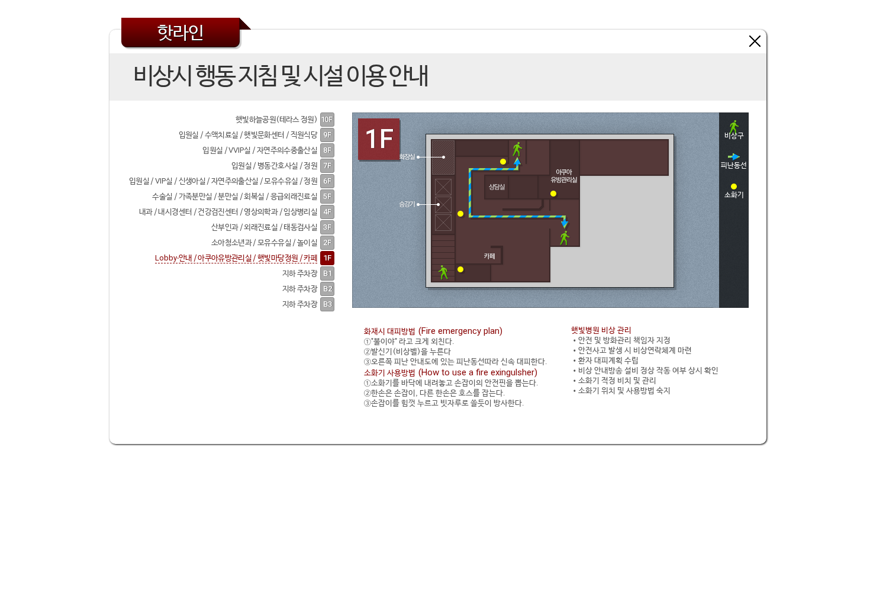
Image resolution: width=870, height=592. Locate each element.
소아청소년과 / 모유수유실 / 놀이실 (264, 243)
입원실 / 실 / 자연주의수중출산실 (259, 150)
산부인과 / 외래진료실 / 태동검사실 (264, 227)
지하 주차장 (299, 273)
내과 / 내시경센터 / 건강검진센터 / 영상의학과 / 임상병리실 (228, 212)
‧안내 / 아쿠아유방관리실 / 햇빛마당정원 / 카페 (236, 258)
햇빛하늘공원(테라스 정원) (276, 119)
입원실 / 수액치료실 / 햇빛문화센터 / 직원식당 (248, 135)
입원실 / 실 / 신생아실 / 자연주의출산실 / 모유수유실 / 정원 (223, 181)
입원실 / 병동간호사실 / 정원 (274, 166)
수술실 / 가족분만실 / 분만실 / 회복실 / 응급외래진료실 (234, 196)
